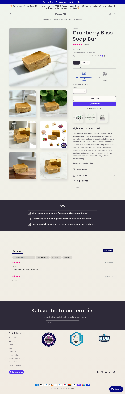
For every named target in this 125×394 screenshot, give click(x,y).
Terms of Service (15, 365)
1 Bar (76, 63)
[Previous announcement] (9, 2)
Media (11, 345)
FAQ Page (12, 352)
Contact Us (13, 338)
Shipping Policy (14, 358)
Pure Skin (59, 388)
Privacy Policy (14, 355)
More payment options (94, 108)
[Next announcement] (115, 2)
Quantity (75, 87)
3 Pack (85, 63)
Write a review (108, 250)
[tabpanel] (62, 269)
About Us (12, 341)
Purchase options (78, 67)
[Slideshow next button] (115, 293)
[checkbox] (67, 257)
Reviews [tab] (17, 251)
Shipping (76, 52)
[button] (11, 14)
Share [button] (77, 187)
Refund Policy (14, 362)
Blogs (11, 348)
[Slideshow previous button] (9, 293)
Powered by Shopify (68, 388)
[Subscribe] (78, 322)
